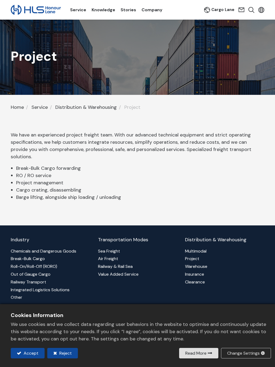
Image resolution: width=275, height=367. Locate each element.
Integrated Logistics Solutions (40, 290)
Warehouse (196, 266)
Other (16, 297)
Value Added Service (118, 274)
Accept (30, 353)
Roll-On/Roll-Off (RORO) (34, 266)
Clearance (195, 282)
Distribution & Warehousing (86, 107)
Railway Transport (28, 282)
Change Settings (243, 353)
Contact (242, 10)
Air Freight (108, 258)
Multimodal (196, 251)
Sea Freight (109, 251)
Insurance (194, 274)
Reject (65, 353)
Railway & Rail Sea (115, 266)
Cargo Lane (222, 9)
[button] (250, 10)
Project (192, 258)
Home (17, 107)
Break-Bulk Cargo (28, 258)
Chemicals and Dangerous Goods (43, 251)
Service (39, 107)
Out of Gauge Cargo (30, 274)
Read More (196, 353)
